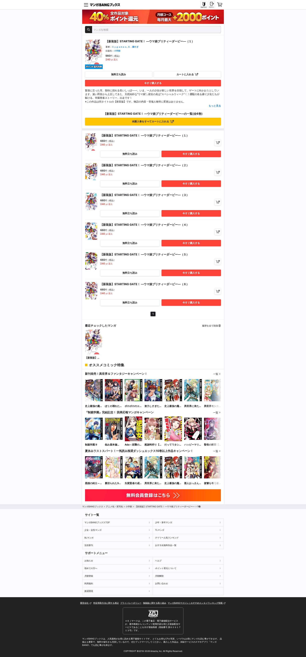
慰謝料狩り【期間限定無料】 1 (153, 444)
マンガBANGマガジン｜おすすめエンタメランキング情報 (195, 603)
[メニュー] (86, 5)
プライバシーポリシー (130, 603)
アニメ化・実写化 (114, 506)
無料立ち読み (118, 74)
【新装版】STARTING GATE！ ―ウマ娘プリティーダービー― (93, 357)
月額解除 (159, 576)
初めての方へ (90, 568)
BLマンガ (89, 537)
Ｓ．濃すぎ (133, 46)
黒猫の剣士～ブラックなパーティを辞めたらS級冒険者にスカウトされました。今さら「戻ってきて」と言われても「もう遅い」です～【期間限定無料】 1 (93, 483)
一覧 (215, 373)
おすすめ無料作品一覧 (165, 545)
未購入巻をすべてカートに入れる (150, 121)
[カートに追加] (217, 142)
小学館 (117, 50)
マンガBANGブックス (92, 506)
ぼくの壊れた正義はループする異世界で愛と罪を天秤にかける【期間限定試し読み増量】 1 (113, 406)
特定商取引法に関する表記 (106, 603)
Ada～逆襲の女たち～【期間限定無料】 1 (133, 444)
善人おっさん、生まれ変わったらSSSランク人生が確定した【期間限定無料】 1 (193, 483)
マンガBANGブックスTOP (97, 522)
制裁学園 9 (91, 444)
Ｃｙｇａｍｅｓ (119, 46)
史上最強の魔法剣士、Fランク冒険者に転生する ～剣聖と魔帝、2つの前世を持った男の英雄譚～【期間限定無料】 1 (173, 406)
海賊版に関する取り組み (154, 603)
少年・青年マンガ (163, 522)
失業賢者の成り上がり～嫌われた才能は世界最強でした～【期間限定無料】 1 (133, 483)
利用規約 (88, 583)
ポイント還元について (165, 568)
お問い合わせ (161, 583)
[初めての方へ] (203, 4)
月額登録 (88, 576)
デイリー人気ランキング (166, 537)
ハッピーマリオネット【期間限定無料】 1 (193, 444)
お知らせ (88, 560)
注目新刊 (88, 545)
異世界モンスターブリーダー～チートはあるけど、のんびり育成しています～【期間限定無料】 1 (212, 406)
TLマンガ (159, 530)
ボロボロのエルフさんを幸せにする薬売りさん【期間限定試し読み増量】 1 (133, 406)
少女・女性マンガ (92, 530)
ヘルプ (158, 560)
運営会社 (84, 603)
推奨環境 (88, 591)
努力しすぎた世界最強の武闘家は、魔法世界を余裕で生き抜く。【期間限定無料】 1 (153, 406)
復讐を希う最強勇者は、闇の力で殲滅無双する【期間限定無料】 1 (212, 483)
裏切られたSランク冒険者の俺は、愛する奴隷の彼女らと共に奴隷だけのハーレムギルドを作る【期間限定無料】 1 (113, 483)
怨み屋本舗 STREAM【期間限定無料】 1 (113, 444)
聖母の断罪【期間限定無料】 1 (212, 444)
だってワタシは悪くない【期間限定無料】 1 (173, 444)
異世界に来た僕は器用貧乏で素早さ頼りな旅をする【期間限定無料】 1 (193, 406)
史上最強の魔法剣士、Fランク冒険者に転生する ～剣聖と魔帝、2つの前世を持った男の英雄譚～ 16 (93, 406)
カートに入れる (185, 74)
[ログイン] (211, 4)
